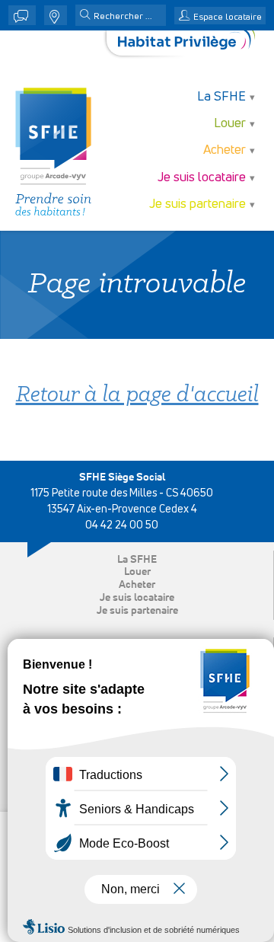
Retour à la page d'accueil (137, 395)
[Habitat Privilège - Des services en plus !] (186, 43)
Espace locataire (227, 17)
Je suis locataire (137, 597)
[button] (85, 16)
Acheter (137, 585)
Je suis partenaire (137, 610)
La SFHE (137, 559)
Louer (137, 572)
